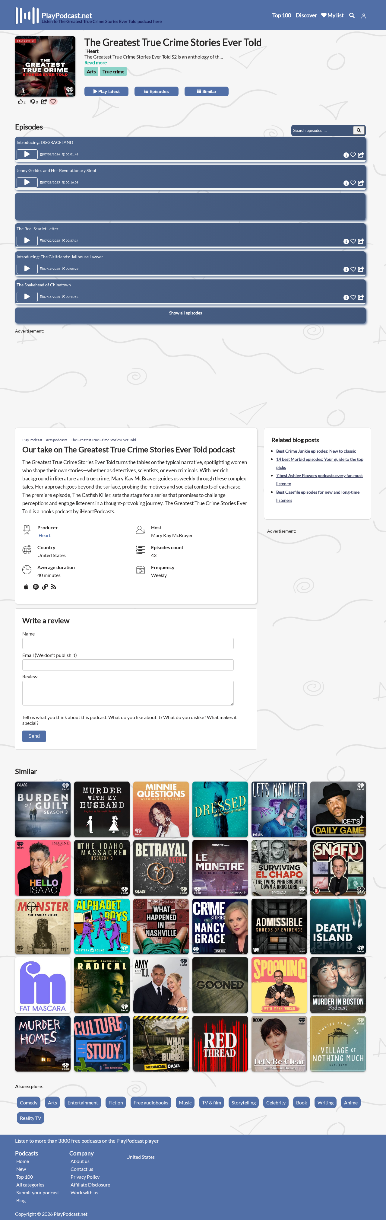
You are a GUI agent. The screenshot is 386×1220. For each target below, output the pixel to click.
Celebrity (276, 1102)
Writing (326, 1102)
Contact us (82, 1169)
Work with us (84, 1192)
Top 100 (281, 15)
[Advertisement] (317, 74)
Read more (95, 62)
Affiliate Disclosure (90, 1184)
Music (185, 1102)
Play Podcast (32, 440)
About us (80, 1161)
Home (22, 1161)
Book (301, 1102)
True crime (113, 71)
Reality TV (30, 1118)
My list (335, 15)
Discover (306, 15)
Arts (91, 71)
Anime (351, 1102)
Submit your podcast (37, 1192)
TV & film (211, 1102)
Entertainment (83, 1102)
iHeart (44, 535)
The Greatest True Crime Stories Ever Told (103, 440)
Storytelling (244, 1102)
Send (34, 736)
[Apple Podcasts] (27, 589)
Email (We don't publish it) (49, 655)
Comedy (28, 1102)
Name (28, 633)
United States (140, 1157)
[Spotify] (36, 589)
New (21, 1169)
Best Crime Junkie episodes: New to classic (316, 451)
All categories (30, 1184)
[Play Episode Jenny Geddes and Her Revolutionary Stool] (27, 182)
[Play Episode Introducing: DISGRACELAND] (27, 154)
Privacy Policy (85, 1177)
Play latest (108, 91)
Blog (21, 1200)
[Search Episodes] (359, 130)
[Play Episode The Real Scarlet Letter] (27, 241)
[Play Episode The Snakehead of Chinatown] (27, 297)
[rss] (54, 589)
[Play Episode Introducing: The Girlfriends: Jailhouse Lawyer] (27, 269)
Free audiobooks (151, 1102)
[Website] (45, 589)
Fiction (116, 1102)
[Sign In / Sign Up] (363, 16)
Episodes (158, 91)
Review (29, 676)
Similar (208, 91)
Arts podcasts (56, 440)
